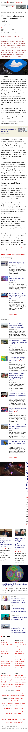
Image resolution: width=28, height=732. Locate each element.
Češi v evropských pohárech (17, 695)
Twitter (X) (14, 254)
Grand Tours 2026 (19, 653)
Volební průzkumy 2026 (7, 644)
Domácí (11, 380)
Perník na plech (18, 670)
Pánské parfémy (18, 713)
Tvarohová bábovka (20, 665)
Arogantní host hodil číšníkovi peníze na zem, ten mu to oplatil (17, 409)
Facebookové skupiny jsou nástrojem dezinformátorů (16, 263)
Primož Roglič (18, 651)
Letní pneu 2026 (19, 675)
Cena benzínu (5, 695)
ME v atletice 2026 (5, 665)
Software (3, 135)
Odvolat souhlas (18, 722)
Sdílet (10, 30)
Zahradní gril (17, 703)
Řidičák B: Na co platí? (20, 682)
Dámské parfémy (18, 708)
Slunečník (13, 700)
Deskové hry (13, 711)
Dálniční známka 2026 (20, 677)
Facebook (4, 719)
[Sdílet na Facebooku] (6, 250)
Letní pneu (6, 711)
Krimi (10, 345)
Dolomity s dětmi (5, 686)
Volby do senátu (5, 651)
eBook (4, 30)
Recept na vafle (18, 667)
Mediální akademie (9, 721)
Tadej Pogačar (18, 649)
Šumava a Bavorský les (7, 680)
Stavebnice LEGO (8, 708)
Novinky (3, 25)
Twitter (9, 719)
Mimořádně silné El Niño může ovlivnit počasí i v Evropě (14, 585)
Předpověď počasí (8, 693)
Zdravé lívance (18, 663)
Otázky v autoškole (19, 684)
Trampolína (7, 700)
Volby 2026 (4, 642)
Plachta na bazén (19, 698)
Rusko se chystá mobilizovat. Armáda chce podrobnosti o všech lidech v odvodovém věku (20, 543)
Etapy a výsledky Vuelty (20, 644)
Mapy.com (18, 690)
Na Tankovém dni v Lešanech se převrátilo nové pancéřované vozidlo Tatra (18, 342)
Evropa (10, 430)
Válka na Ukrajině (13, 329)
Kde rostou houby (18, 693)
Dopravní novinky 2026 (20, 680)
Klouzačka (19, 700)
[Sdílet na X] (9, 250)
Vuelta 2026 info (19, 642)
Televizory (20, 711)
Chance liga (4, 659)
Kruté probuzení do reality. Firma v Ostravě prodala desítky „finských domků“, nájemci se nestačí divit (16, 376)
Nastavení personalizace (14, 724)
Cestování (11, 397)
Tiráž (24, 719)
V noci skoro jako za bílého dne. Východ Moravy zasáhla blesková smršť (17, 358)
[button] (14, 67)
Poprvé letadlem (5, 677)
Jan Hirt (17, 647)
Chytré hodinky (8, 713)
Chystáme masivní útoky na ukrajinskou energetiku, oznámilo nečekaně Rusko (17, 325)
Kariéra (19, 719)
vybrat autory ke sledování (6, 27)
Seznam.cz (19, 2)
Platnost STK (18, 686)
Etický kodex (19, 721)
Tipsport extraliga (5, 663)
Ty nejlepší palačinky (20, 659)
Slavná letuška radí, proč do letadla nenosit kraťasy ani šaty (18, 394)
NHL (2, 670)
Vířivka (23, 703)
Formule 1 (3, 667)
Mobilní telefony (19, 706)
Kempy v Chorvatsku (6, 675)
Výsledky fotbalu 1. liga (7, 661)
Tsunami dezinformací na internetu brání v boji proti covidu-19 (16, 278)
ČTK (6, 25)
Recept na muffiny (19, 661)
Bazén (12, 698)
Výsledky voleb (5, 647)
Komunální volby (5, 653)
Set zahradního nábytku (7, 703)
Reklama (14, 719)
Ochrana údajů (8, 722)
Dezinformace (21, 254)
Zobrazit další (13, 314)
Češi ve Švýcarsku (5, 682)
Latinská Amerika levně (7, 684)
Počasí (10, 362)
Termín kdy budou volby (7, 649)
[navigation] (2, 2)
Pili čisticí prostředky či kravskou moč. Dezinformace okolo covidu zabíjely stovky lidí (17, 295)
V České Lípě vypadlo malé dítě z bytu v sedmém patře (17, 442)
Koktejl (10, 413)
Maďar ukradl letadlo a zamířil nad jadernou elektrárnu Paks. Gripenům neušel (18, 426)
